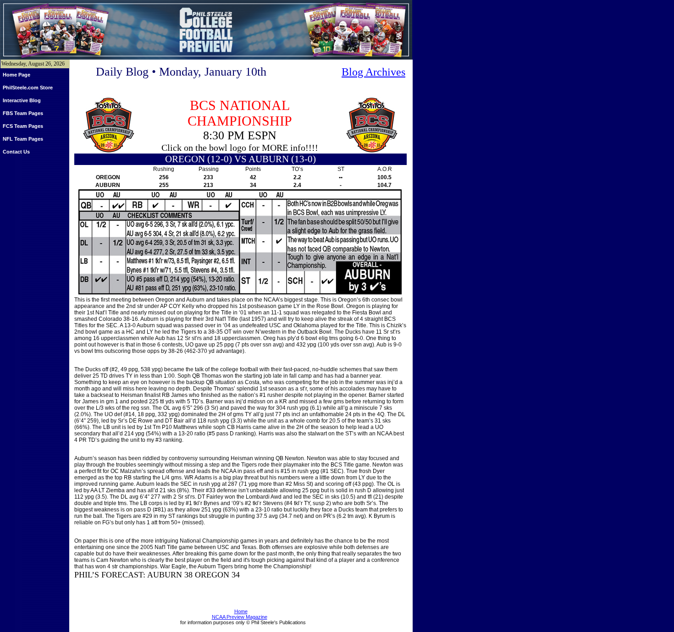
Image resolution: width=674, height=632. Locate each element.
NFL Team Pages (23, 139)
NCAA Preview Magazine (239, 617)
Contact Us (16, 151)
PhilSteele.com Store (28, 87)
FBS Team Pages (23, 113)
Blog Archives (373, 72)
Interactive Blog (22, 100)
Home (241, 611)
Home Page (16, 74)
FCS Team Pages (23, 126)
